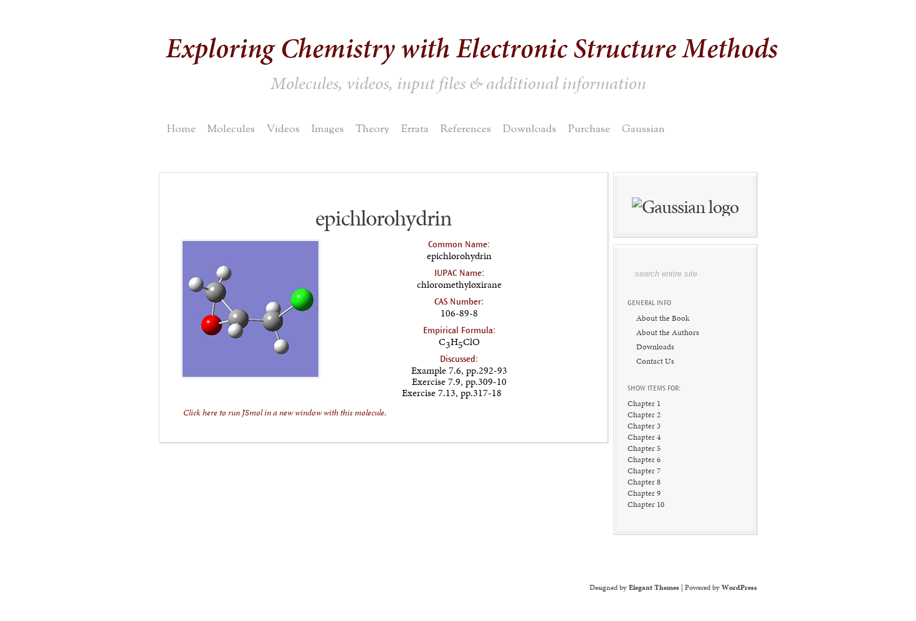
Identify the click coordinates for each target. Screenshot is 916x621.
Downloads (529, 129)
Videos (283, 129)
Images (328, 129)
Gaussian (643, 129)
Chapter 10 (645, 504)
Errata (415, 129)
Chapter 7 (644, 470)
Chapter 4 (644, 437)
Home (181, 129)
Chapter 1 (644, 403)
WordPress (739, 587)
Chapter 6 (644, 459)
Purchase (589, 129)
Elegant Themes (654, 587)
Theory (372, 129)
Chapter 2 (644, 414)
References (466, 129)
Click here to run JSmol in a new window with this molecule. (284, 412)
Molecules (231, 129)
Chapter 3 (644, 426)
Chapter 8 (644, 482)
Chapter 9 (644, 493)
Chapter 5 (644, 448)
